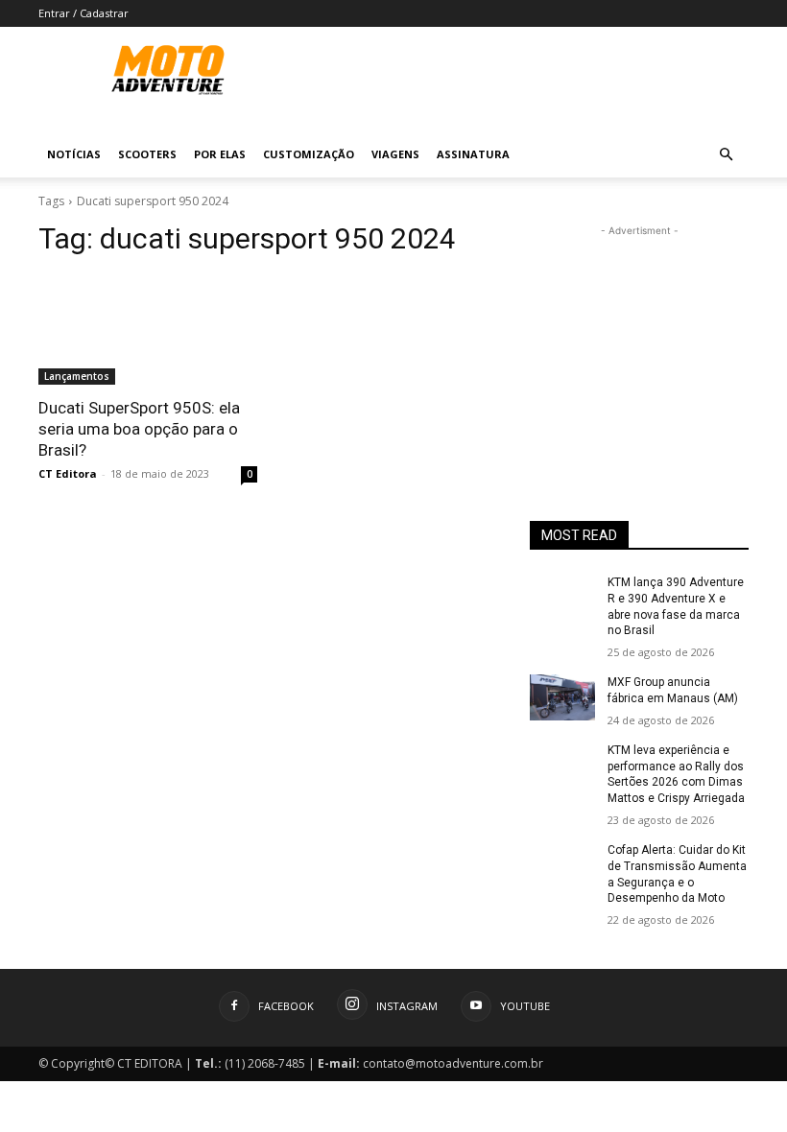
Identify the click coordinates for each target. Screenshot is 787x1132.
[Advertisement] (639, 337)
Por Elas (220, 154)
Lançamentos (76, 376)
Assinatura (473, 154)
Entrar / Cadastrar (83, 13)
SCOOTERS (147, 154)
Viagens (395, 154)
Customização (308, 154)
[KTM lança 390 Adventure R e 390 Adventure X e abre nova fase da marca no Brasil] (562, 598)
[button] (726, 155)
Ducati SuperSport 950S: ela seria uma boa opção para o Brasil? (139, 429)
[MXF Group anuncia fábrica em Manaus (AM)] (562, 697)
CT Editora (67, 473)
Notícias (74, 154)
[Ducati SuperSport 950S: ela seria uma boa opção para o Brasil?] (147, 330)
